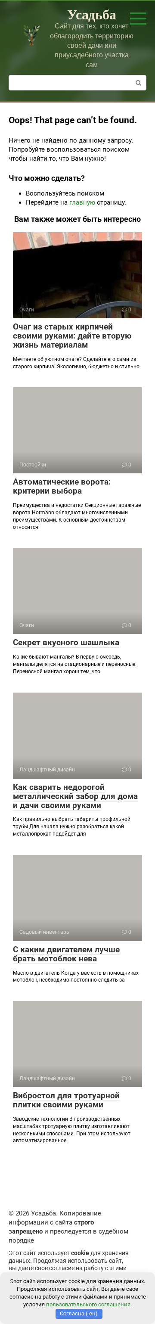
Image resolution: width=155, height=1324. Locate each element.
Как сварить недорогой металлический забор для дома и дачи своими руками (75, 796)
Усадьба (91, 14)
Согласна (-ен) (79, 1313)
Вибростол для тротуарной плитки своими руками (66, 1100)
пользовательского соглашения (88, 1304)
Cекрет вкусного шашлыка (66, 642)
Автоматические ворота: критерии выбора (62, 486)
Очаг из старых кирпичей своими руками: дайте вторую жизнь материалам (72, 336)
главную (82, 202)
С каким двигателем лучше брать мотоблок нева (66, 954)
